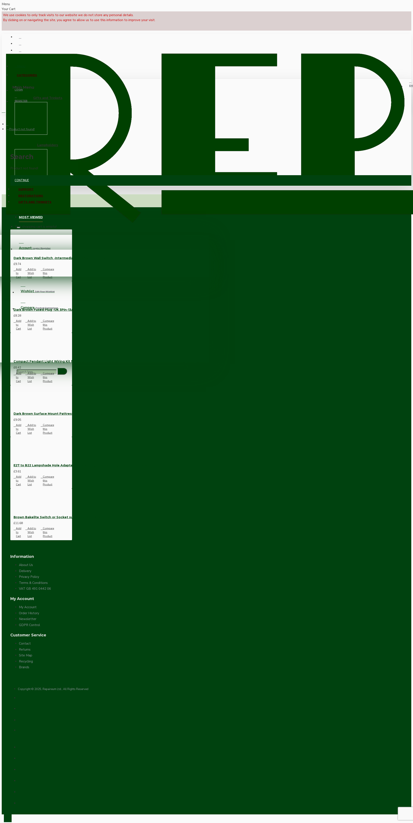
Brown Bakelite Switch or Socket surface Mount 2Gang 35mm (65, 517)
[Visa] (21, 746)
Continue (22, 180)
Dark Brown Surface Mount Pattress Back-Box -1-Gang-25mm (64, 414)
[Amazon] (21, 802)
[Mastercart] (21, 757)
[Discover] (21, 791)
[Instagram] (23, 721)
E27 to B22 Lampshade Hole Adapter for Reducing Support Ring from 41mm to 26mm (84, 465)
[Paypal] (21, 768)
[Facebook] (23, 700)
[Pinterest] (23, 732)
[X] (23, 710)
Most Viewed (31, 217)
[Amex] (21, 779)
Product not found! (22, 129)
